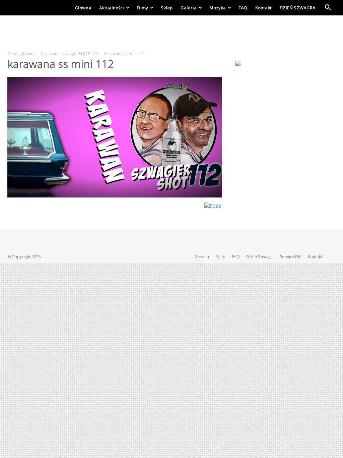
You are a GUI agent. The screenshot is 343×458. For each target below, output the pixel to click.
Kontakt (263, 8)
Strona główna (21, 54)
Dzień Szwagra (260, 257)
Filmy (142, 8)
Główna (83, 8)
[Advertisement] (171, 33)
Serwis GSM (290, 257)
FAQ (242, 8)
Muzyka (217, 8)
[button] (328, 8)
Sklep (167, 8)
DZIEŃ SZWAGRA (298, 8)
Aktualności (111, 8)
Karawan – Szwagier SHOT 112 (69, 54)
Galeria (189, 8)
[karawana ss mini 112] (114, 195)
